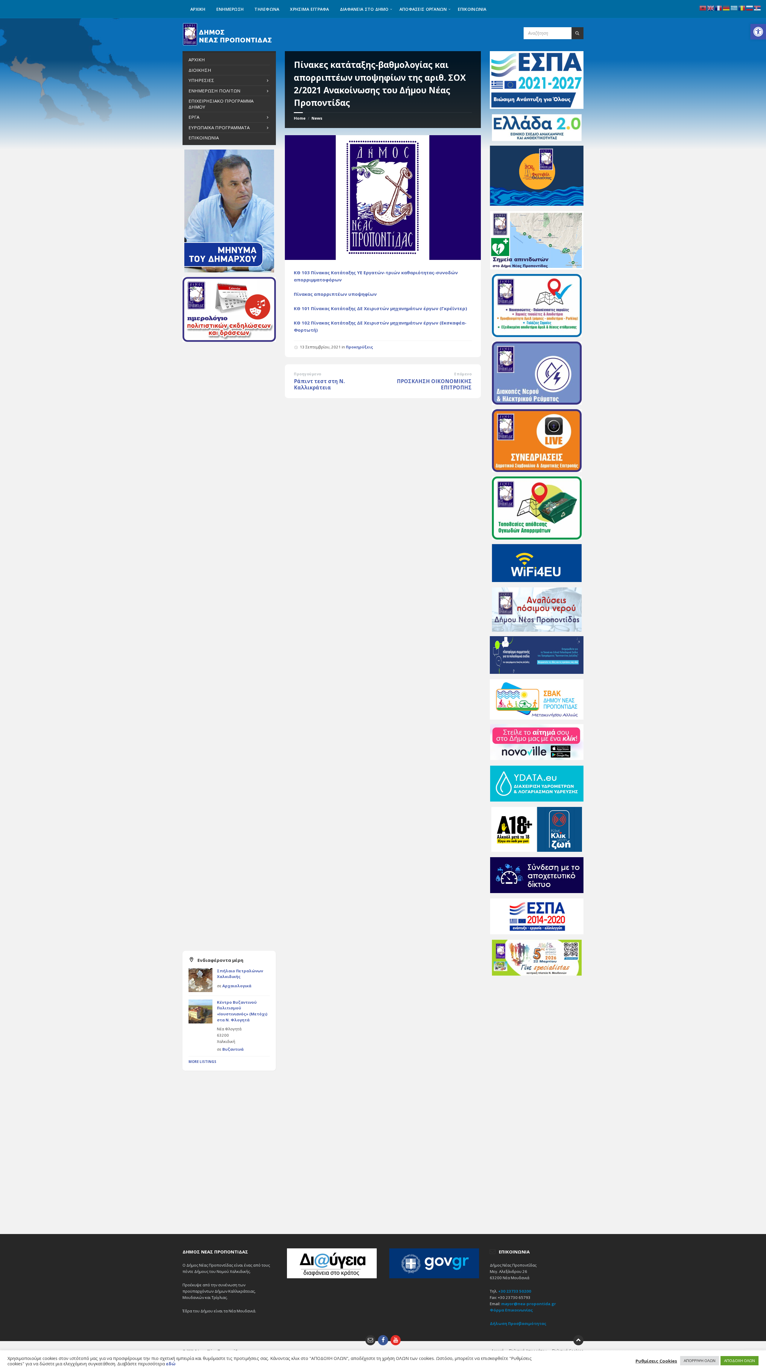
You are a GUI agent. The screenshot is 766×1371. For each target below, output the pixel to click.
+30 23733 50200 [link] (514, 1291)
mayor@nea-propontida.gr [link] (528, 1303)
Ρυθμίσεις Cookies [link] (656, 1361)
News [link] (316, 118)
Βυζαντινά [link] (233, 1049)
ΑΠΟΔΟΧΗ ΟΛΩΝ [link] (739, 1360)
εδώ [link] (171, 1364)
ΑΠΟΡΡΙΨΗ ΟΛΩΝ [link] (699, 1360)
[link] (758, 31)
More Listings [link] (202, 1061)
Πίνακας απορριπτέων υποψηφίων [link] (335, 294)
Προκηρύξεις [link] (359, 347)
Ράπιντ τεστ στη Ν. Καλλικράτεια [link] (319, 384)
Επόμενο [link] (463, 374)
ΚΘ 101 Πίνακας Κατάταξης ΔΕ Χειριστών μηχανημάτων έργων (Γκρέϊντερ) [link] (380, 308)
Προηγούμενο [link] (307, 374)
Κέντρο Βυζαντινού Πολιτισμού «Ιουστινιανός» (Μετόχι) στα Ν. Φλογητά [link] (242, 1011)
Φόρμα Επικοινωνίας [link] (511, 1310)
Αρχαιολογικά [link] (236, 985)
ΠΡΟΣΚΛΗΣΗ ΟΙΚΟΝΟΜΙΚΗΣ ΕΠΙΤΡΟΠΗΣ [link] (434, 384)
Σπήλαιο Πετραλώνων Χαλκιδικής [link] (240, 973)
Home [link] (300, 118)
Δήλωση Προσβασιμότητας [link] (518, 1323)
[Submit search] (577, 33)
